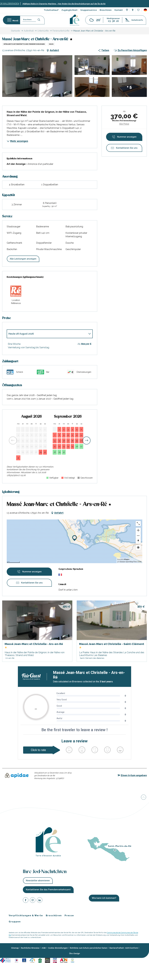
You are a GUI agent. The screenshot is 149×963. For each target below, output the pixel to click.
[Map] (127, 10)
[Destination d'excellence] (16, 960)
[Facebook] (25, 900)
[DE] (145, 10)
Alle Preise (124, 124)
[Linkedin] (39, 900)
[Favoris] (138, 10)
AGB (44, 948)
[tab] (47, 334)
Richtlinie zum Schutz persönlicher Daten (88, 948)
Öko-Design (74, 953)
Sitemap (15, 948)
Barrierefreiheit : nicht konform (124, 948)
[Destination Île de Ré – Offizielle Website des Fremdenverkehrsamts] (74, 20)
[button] (145, 10)
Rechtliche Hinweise (30, 948)
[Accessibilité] (132, 9)
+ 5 (129, 87)
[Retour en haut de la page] (143, 798)
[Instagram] (32, 900)
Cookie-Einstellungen (58, 948)
